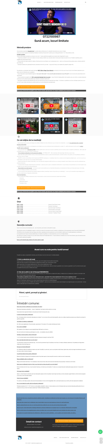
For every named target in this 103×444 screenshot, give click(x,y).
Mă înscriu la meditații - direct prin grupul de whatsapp (32, 86)
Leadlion (71, 443)
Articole (39, 2)
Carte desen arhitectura (48, 2)
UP (101, 439)
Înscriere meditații (58, 2)
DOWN (101, 442)
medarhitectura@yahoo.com (37, 427)
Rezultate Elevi (67, 2)
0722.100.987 (38, 424)
